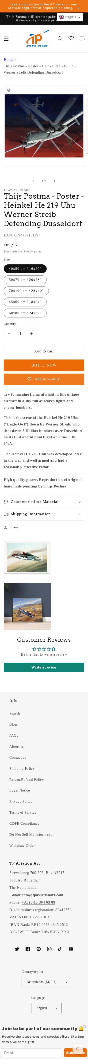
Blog (13, 724)
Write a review (44, 667)
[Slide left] (33, 181)
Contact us (17, 757)
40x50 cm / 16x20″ (25, 269)
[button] (6, 38)
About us (16, 746)
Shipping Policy (22, 768)
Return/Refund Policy (26, 779)
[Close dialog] (85, 1026)
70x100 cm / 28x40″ (26, 291)
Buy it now (44, 365)
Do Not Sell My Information (31, 834)
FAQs (13, 735)
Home (9, 60)
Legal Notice (19, 790)
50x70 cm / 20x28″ (25, 280)
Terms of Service (22, 812)
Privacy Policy (21, 801)
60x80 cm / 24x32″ (25, 313)
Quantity (10, 324)
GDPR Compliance (24, 823)
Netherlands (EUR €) (42, 982)
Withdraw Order (22, 845)
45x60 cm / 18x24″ (25, 302)
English (41, 1008)
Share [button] (13, 527)
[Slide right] (55, 181)
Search (14, 713)
